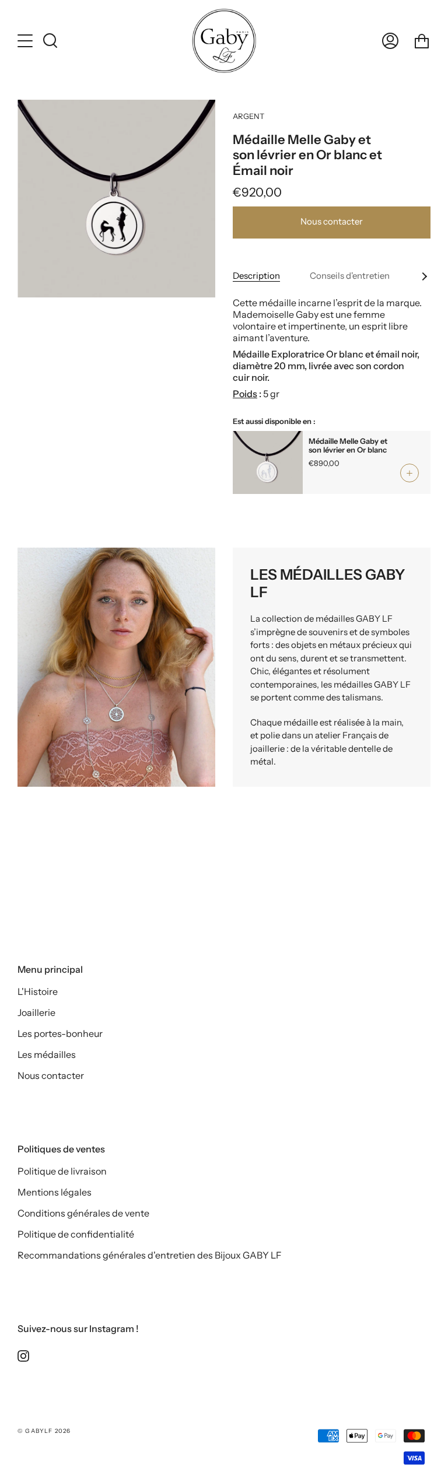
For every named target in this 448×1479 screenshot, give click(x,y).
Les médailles (47, 1054)
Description (256, 275)
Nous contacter (331, 221)
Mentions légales (55, 1192)
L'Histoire (38, 991)
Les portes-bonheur (60, 1033)
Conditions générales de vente (83, 1213)
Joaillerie (36, 1012)
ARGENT (248, 116)
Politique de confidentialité (76, 1234)
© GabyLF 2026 (44, 1431)
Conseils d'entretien (350, 275)
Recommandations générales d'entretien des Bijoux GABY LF (150, 1255)
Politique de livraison (62, 1171)
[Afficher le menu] (26, 41)
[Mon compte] (390, 41)
